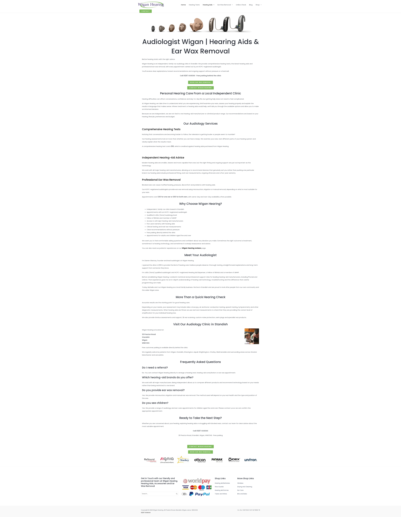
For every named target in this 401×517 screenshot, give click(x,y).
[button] (145, 11)
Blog (251, 5)
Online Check (241, 5)
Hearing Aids (207, 5)
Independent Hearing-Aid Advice (163, 157)
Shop (258, 5)
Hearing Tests (194, 5)
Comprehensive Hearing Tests (161, 129)
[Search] (176, 494)
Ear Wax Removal (224, 5)
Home (183, 5)
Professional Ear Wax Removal (161, 179)
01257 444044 (145, 513)
